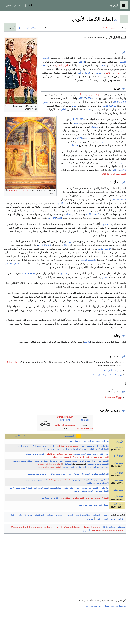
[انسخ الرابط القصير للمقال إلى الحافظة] (116, 20)
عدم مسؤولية (91, 606)
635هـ (87, 341)
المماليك (68, 464)
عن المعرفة (104, 606)
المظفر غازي (65, 498)
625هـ (48, 245)
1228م (41, 245)
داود (113, 518)
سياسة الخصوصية (118, 606)
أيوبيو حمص (118, 480)
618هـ (123, 199)
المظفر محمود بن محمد (23, 461)
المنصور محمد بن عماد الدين (67, 446)
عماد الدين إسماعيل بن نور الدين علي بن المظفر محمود (85, 467)
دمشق (94, 126)
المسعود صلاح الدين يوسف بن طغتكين (68, 457)
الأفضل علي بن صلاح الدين (87, 488)
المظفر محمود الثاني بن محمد (49, 464)
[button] (124, 5)
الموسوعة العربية (113, 370)
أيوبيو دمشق (118, 490)
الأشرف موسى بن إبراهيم (98, 483)
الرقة (87, 72)
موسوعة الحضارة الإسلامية (109, 374)
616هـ (123, 170)
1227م (101, 248)
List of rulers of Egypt (111, 397)
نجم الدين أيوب (102, 441)
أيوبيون (86, 530)
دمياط (75, 105)
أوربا (70, 241)
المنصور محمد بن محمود (98, 464)
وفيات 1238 (109, 527)
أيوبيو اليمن (118, 455)
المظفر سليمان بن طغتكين (97, 457)
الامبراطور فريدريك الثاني (113, 173)
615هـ (45, 65)
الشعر (103, 65)
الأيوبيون (119, 441)
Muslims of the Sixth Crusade (108, 530)
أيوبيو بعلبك (118, 504)
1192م (81, 98)
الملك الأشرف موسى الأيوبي (20, 488)
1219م (80, 138)
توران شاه (55, 449)
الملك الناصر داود (41, 488)
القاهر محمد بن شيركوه (82, 479)
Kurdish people (92, 527)
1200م (115, 102)
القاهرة (63, 109)
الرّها (108, 72)
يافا (12, 515)
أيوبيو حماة (118, 463)
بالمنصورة (107, 141)
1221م (115, 199)
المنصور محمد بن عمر (69, 461)
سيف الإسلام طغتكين (82, 454)
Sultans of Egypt (53, 527)
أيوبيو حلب (119, 472)
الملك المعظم (56, 488)
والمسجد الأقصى (88, 259)
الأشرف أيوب (78, 498)
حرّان (117, 72)
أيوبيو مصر (119, 446)
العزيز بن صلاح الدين (89, 446)
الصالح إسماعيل (102, 491)
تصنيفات (121, 527)
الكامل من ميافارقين (49, 498)
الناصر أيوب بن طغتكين (34, 454)
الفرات (96, 515)
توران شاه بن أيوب (101, 454)
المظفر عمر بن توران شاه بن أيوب (94, 461)
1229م (8, 263)
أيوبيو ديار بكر (117, 496)
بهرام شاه (83, 505)
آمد (79, 72)
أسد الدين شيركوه (86, 441)
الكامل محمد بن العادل (26, 446)
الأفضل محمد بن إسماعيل (50, 467)
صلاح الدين (73, 441)
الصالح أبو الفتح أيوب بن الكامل (74, 449)
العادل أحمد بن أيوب (45, 446)
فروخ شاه (93, 505)
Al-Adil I (85, 420)
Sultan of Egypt (65, 417)
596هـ (123, 102)
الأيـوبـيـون (70, 436)
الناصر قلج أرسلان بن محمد (46, 461)
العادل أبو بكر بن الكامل (99, 449)
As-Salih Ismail (85, 428)
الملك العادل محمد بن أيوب (89, 94)
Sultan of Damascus (65, 425)
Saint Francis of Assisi (19, 190)
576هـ (82, 61)
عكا (66, 245)
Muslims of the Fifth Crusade (26, 527)
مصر (46, 102)
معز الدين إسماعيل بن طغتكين (59, 454)
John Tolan (12, 362)
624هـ (108, 248)
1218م (106, 105)
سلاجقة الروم (83, 515)
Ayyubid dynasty (73, 527)
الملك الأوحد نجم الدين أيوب (97, 498)
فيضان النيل (102, 518)
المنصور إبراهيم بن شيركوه (36, 479)
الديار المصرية (61, 65)
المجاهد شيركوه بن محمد (59, 479)
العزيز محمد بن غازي (57, 474)
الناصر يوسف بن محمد (37, 474)
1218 (68, 420)
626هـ (16, 263)
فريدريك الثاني (25, 515)
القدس (69, 515)
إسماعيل (39, 515)
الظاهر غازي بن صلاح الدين (79, 474)
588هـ (89, 98)
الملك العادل (69, 488)
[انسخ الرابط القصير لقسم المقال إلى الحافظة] (123, 52)
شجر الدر (45, 449)
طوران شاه (104, 505)
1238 (62, 420)
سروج (98, 72)
